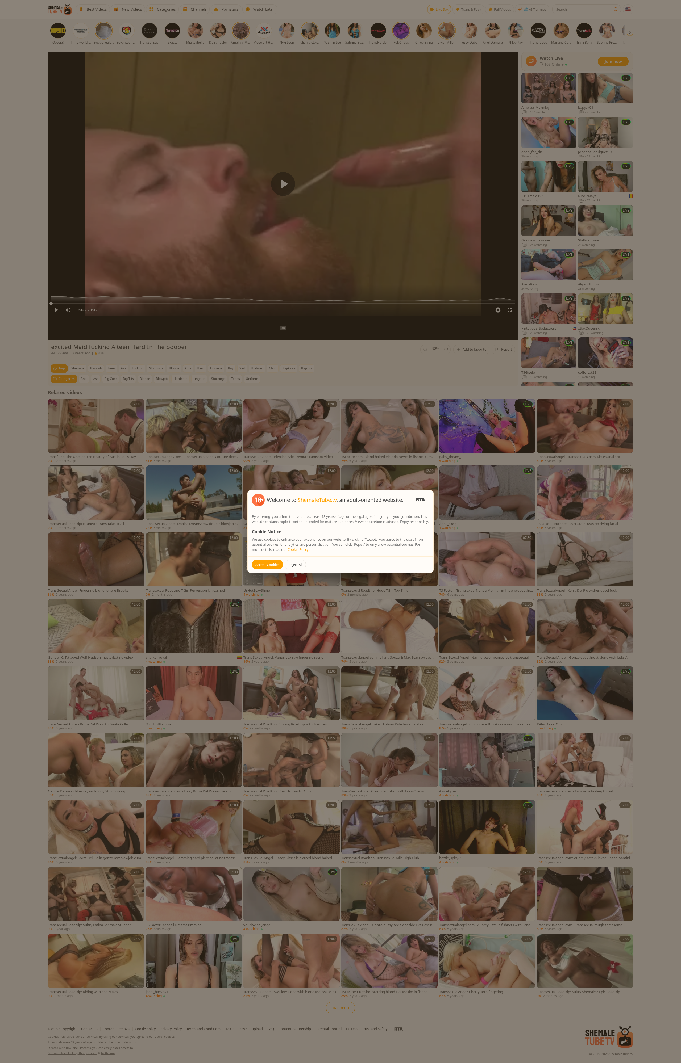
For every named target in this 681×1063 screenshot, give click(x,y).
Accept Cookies (267, 564)
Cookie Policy (298, 549)
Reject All (295, 564)
